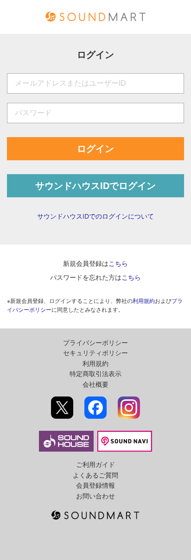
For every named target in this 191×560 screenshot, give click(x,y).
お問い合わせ (95, 495)
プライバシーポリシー (95, 342)
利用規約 (144, 301)
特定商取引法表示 (95, 373)
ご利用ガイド (95, 464)
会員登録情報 (95, 485)
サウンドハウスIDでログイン (95, 186)
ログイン (95, 149)
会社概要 (95, 384)
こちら (118, 263)
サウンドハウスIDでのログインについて (95, 216)
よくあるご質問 (95, 475)
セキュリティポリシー (95, 352)
